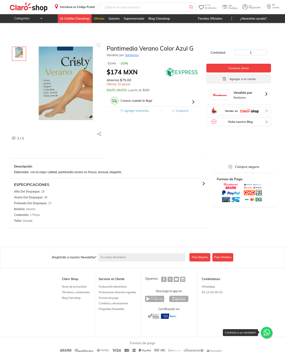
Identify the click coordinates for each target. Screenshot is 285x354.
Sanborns (132, 55)
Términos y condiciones (76, 292)
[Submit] (191, 7)
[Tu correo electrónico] (143, 257)
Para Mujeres (200, 257)
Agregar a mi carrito (243, 79)
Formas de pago (109, 297)
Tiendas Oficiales (210, 18)
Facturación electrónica (113, 286)
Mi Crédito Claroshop (75, 18)
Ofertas (99, 18)
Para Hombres (223, 257)
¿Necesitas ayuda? (253, 18)
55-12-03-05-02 (212, 292)
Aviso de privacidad (74, 286)
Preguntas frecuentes (111, 309)
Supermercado (134, 18)
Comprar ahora (238, 68)
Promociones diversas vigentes (117, 292)
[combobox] (148, 7)
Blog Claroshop (159, 18)
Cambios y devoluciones (113, 303)
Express (181, 72)
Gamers (114, 18)
